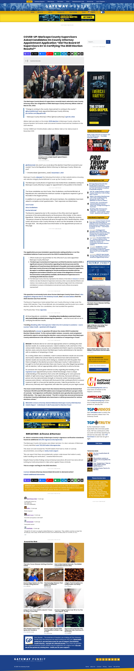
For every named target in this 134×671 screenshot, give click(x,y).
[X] (103, 659)
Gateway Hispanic (40, 1)
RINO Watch (51, 1)
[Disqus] (54, 515)
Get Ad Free (90, 1)
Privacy (105, 666)
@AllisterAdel (30, 165)
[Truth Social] (97, 659)
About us (92, 666)
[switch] (102, 12)
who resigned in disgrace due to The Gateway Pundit (53, 295)
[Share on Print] (81, 53)
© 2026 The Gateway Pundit (21, 666)
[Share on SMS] (75, 53)
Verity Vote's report (51, 451)
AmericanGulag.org (97, 400)
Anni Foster (30, 205)
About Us (40, 12)
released (39, 177)
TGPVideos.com (95, 412)
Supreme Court (31, 372)
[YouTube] (118, 659)
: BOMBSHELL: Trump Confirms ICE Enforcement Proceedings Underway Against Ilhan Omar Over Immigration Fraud (99, 249)
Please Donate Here (99, 478)
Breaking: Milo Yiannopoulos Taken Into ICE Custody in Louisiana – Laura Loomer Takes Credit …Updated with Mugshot (100, 211)
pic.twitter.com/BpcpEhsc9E (36, 113)
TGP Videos (60, 1)
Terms (110, 666)
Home (32, 12)
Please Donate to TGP (78, 1)
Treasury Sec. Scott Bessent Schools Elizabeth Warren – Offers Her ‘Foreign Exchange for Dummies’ (100, 205)
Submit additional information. (34, 474)
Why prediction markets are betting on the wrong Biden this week (101, 460)
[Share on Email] (78, 53)
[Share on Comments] (72, 53)
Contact (27, 472)
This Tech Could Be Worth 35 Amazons (101, 454)
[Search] (108, 42)
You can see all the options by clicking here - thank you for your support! (53, 646)
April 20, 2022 (70, 117)
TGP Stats (98, 443)
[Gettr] (100, 659)
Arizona (75, 279)
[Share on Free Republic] (68, 53)
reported (43, 310)
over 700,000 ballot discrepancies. (48, 445)
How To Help (73, 12)
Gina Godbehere (31, 207)
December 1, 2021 (58, 173)
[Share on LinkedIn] (65, 53)
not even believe (69, 297)
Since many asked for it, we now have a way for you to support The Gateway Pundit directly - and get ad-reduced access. (57, 641)
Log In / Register (100, 1)
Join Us (50, 12)
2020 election (53, 121)
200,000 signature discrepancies (50, 440)
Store (67, 1)
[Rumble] (109, 659)
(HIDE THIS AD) (70, 25)
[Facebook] (106, 659)
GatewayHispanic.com (98, 388)
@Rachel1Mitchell (32, 111)
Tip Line (29, 1)
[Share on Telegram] (62, 53)
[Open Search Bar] (97, 12)
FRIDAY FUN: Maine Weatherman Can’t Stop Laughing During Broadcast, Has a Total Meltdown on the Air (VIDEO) (99, 198)
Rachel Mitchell (31, 210)
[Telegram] (112, 659)
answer (38, 331)
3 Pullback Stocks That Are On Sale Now (101, 469)
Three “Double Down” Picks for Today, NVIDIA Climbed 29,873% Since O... (101, 465)
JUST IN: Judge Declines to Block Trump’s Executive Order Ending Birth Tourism (100, 193)
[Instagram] (115, 659)
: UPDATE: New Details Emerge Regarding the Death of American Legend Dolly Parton (99, 256)
